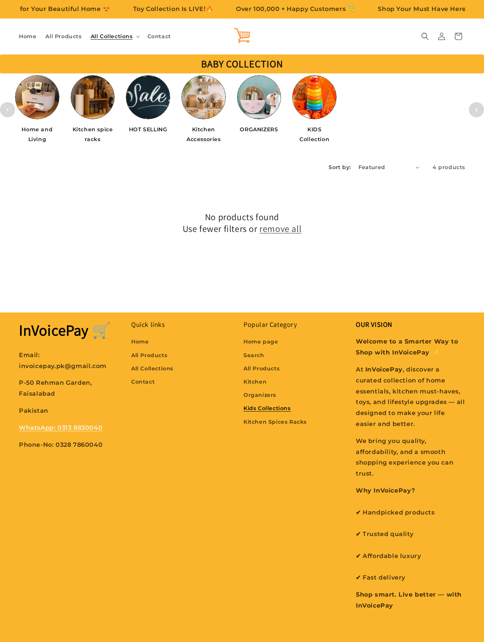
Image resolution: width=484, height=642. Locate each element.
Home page (261, 342)
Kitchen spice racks (93, 134)
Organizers (260, 395)
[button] (114, 36)
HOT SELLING (148, 129)
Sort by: (340, 167)
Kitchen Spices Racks (275, 421)
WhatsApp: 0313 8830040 (60, 427)
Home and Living (37, 134)
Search (254, 355)
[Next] (476, 109)
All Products (149, 355)
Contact (143, 381)
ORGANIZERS (259, 129)
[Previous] (7, 109)
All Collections (152, 368)
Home (140, 342)
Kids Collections (267, 408)
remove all (280, 229)
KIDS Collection (314, 134)
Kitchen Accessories (203, 134)
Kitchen (255, 381)
